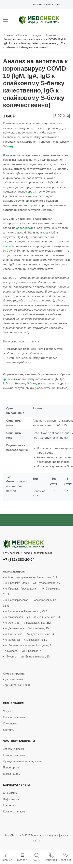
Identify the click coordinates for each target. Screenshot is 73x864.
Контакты (8, 729)
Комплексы (52, 35)
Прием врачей (11, 767)
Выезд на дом (11, 773)
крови (46, 232)
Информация (11, 799)
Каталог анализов (14, 717)
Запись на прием (13, 748)
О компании (10, 723)
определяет (24, 227)
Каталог (23, 35)
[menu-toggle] (5, 19)
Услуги (36, 35)
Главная (8, 35)
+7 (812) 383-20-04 (18, 559)
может (8, 305)
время (32, 191)
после (41, 191)
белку (9, 146)
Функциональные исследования (22, 761)
